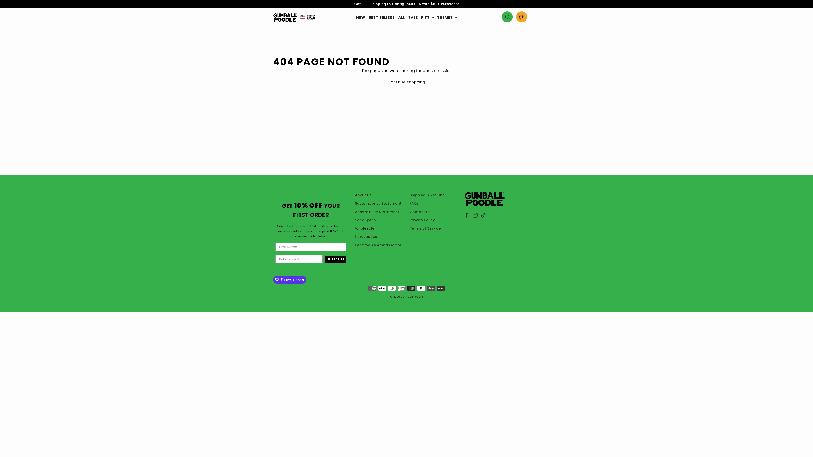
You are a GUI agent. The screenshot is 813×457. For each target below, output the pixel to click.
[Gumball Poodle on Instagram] (475, 215)
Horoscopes (366, 236)
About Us (363, 195)
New (360, 17)
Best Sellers (382, 17)
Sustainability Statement (378, 203)
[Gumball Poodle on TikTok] (483, 215)
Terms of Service (425, 228)
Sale (413, 17)
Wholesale (365, 228)
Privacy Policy (422, 220)
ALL (401, 17)
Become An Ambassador (378, 245)
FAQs (414, 203)
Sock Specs (365, 220)
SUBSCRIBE (335, 259)
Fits (426, 17)
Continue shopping (406, 82)
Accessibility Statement (377, 211)
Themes (445, 17)
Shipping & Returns (427, 195)
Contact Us (420, 211)
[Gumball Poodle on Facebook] (466, 215)
